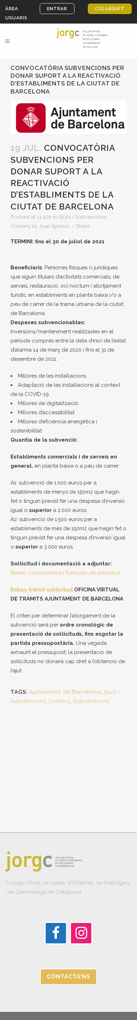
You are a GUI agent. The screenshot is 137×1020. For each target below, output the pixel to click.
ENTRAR (57, 8)
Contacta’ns (68, 976)
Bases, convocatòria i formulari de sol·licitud (65, 573)
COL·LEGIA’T (110, 8)
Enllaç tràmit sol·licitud (42, 589)
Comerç (20, 226)
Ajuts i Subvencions (82, 217)
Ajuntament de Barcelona (65, 692)
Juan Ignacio (54, 226)
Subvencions (91, 701)
